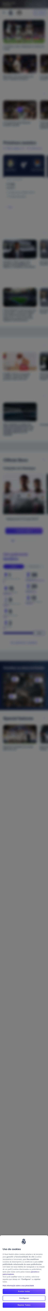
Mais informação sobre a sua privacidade (18, 1286)
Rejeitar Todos (24, 1305)
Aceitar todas (24, 1291)
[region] (24, 1273)
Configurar (24, 1298)
